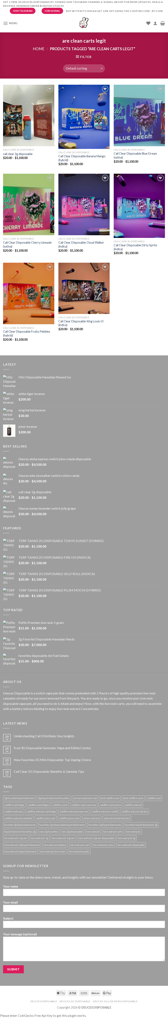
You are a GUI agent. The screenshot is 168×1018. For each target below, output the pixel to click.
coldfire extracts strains (134, 811)
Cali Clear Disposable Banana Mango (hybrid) (82, 158)
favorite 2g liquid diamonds (20, 824)
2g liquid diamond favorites (53, 798)
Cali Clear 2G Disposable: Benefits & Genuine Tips (49, 771)
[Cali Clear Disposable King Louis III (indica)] (84, 288)
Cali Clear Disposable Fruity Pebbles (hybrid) (26, 333)
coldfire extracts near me (74, 811)
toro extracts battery (55, 845)
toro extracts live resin (52, 851)
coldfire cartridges (38, 805)
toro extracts (133, 831)
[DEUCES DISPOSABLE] (84, 23)
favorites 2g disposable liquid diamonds (62, 824)
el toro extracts (91, 818)
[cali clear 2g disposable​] (28, 115)
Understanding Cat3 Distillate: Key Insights (44, 736)
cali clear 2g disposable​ (18, 154)
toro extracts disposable (131, 845)
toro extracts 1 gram (15, 838)
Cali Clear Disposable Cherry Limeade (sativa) (27, 244)
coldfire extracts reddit (105, 811)
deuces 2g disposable (75, 1001)
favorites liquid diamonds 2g (141, 824)
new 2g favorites (48, 831)
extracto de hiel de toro (117, 818)
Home (38, 49)
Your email (10, 902)
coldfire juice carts (69, 818)
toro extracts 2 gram (63, 838)
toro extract (93, 831)
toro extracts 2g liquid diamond (22, 845)
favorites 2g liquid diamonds (105, 824)
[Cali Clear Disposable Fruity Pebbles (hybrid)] (28, 293)
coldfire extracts (13, 811)
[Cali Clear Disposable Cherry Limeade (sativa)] (28, 204)
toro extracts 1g (39, 838)
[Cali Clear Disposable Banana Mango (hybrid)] (84, 117)
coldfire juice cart (45, 818)
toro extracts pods (79, 851)
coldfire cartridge (14, 805)
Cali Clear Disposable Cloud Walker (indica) (81, 244)
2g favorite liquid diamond (19, 798)
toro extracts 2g (126, 838)
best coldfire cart (109, 798)
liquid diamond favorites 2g (20, 831)
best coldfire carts (133, 798)
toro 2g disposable (72, 831)
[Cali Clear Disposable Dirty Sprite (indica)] (139, 206)
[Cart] (162, 23)
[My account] (155, 23)
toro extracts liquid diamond (20, 851)
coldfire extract (133, 805)
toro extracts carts (103, 845)
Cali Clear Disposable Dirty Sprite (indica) (135, 247)
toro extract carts (113, 831)
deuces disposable (44, 1001)
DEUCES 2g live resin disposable (115, 1001)
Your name (10, 886)
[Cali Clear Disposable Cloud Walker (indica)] (84, 204)
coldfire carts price (110, 805)
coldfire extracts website (18, 818)
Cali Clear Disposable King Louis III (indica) (81, 323)
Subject (8, 918)
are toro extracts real (85, 798)
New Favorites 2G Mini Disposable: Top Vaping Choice (52, 760)
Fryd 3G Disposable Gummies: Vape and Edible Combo (52, 748)
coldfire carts (60, 805)
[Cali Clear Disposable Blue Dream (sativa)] (139, 115)
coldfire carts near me (83, 805)
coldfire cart (154, 798)
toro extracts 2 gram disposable (96, 838)
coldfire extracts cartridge (41, 811)
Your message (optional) (20, 934)
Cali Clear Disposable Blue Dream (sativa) (135, 155)
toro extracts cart (80, 845)
